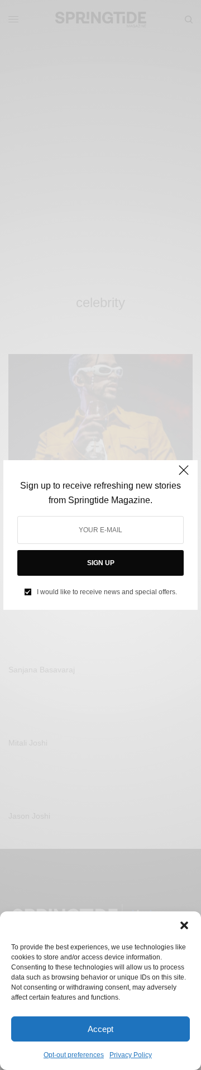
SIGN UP (100, 563)
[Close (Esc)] (184, 475)
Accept (100, 1029)
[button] (184, 925)
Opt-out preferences (74, 1055)
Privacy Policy (130, 1055)
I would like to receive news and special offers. (107, 592)
